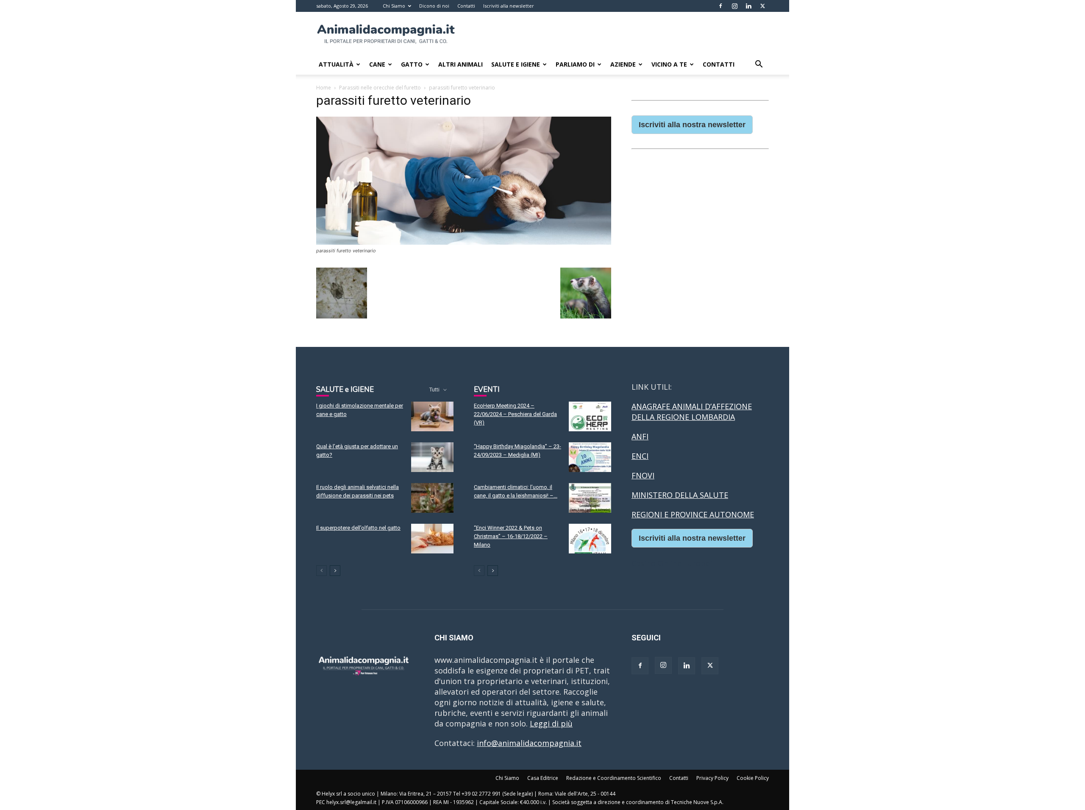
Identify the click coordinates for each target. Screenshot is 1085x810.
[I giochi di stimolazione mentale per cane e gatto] (432, 416)
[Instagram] (734, 6)
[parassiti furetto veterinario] (463, 241)
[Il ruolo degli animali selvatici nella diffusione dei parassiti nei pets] (432, 498)
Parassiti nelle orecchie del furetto (380, 87)
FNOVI (643, 475)
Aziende (623, 64)
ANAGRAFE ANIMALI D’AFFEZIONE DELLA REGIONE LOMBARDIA (692, 411)
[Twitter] (762, 6)
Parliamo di (575, 64)
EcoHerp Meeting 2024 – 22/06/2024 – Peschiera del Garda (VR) (515, 414)
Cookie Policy (753, 778)
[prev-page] (321, 570)
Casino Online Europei (672, 563)
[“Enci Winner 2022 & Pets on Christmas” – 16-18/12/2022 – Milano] (590, 538)
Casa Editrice (542, 778)
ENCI (640, 456)
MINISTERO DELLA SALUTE (680, 495)
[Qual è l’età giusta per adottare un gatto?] (432, 457)
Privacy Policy (712, 778)
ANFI (640, 436)
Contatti (466, 6)
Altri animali (460, 64)
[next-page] (335, 570)
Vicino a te (669, 64)
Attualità (336, 64)
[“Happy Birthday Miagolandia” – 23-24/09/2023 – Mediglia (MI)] (590, 457)
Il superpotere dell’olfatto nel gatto (358, 528)
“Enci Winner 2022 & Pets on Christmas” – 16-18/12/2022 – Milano (511, 536)
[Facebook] (720, 6)
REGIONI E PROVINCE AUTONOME (693, 514)
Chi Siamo (394, 6)
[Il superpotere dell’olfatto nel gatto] (432, 538)
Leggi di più (551, 723)
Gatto (412, 64)
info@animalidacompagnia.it (529, 743)
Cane (377, 64)
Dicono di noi (434, 6)
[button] (758, 64)
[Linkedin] (748, 6)
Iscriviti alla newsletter (508, 6)
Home (323, 87)
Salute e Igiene (515, 64)
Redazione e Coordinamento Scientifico (613, 778)
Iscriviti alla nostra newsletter (692, 124)
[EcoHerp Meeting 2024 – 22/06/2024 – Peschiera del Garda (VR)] (590, 416)
